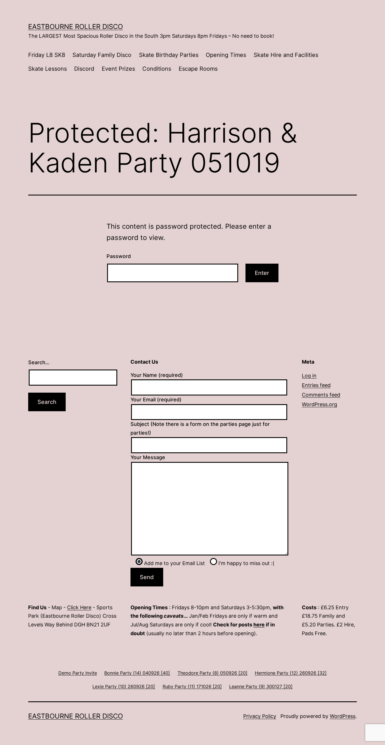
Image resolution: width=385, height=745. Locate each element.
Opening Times (226, 55)
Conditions (156, 68)
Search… (39, 362)
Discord (84, 68)
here (259, 625)
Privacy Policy (259, 716)
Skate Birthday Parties (168, 55)
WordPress (342, 716)
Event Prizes (118, 68)
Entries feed (316, 385)
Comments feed (321, 395)
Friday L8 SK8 (46, 55)
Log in (309, 376)
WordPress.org (319, 404)
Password (119, 256)
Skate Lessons (47, 68)
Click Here (79, 607)
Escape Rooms (198, 68)
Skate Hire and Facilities (286, 55)
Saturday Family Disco (101, 55)
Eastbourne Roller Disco (75, 27)
